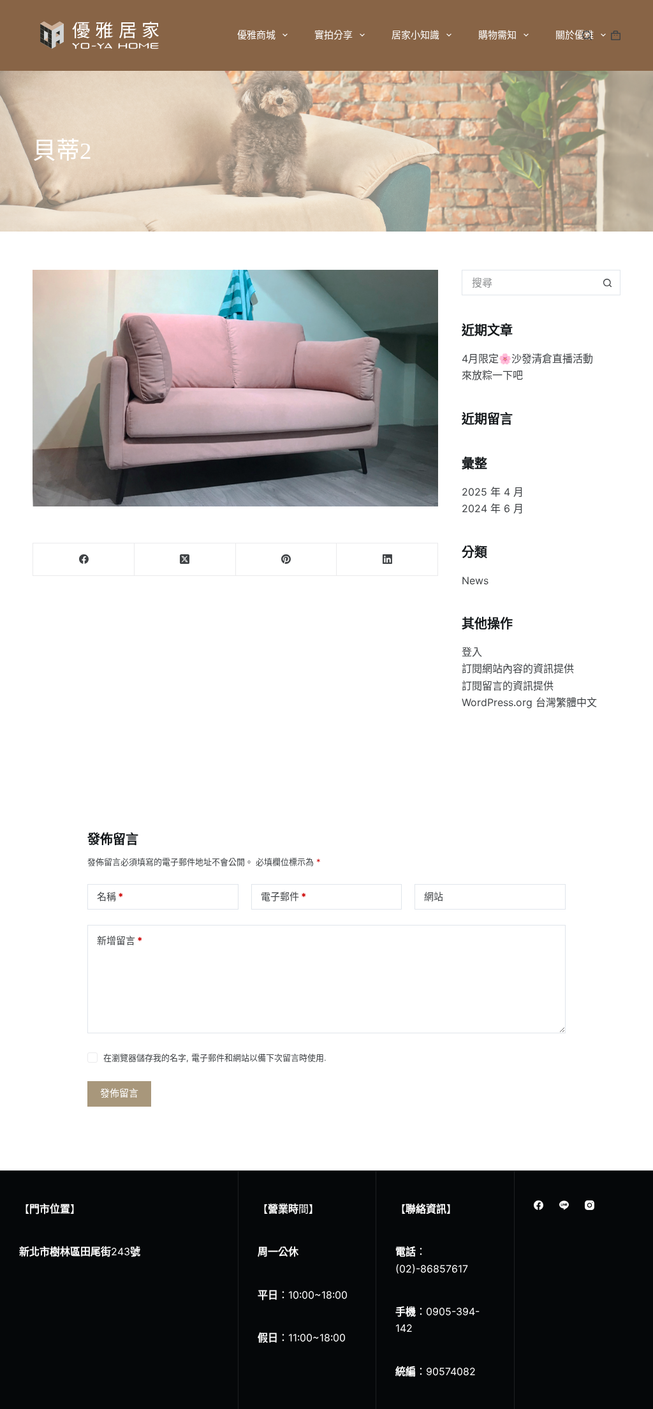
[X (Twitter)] (185, 559)
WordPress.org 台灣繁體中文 (529, 702)
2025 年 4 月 (493, 491)
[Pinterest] (286, 559)
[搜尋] (587, 35)
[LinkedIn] (387, 559)
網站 (433, 896)
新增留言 (119, 940)
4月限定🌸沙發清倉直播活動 (527, 358)
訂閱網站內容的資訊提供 (518, 668)
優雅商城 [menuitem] (256, 35)
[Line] (564, 1205)
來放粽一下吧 (492, 375)
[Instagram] (589, 1205)
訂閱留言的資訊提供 (508, 685)
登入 (472, 651)
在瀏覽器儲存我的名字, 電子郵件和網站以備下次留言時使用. (214, 1057)
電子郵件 (283, 896)
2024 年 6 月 (493, 508)
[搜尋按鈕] (607, 282)
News (475, 580)
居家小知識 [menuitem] (415, 35)
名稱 (110, 896)
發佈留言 (119, 1093)
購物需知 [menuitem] (497, 35)
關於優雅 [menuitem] (574, 35)
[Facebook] (84, 559)
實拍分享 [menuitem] (333, 35)
